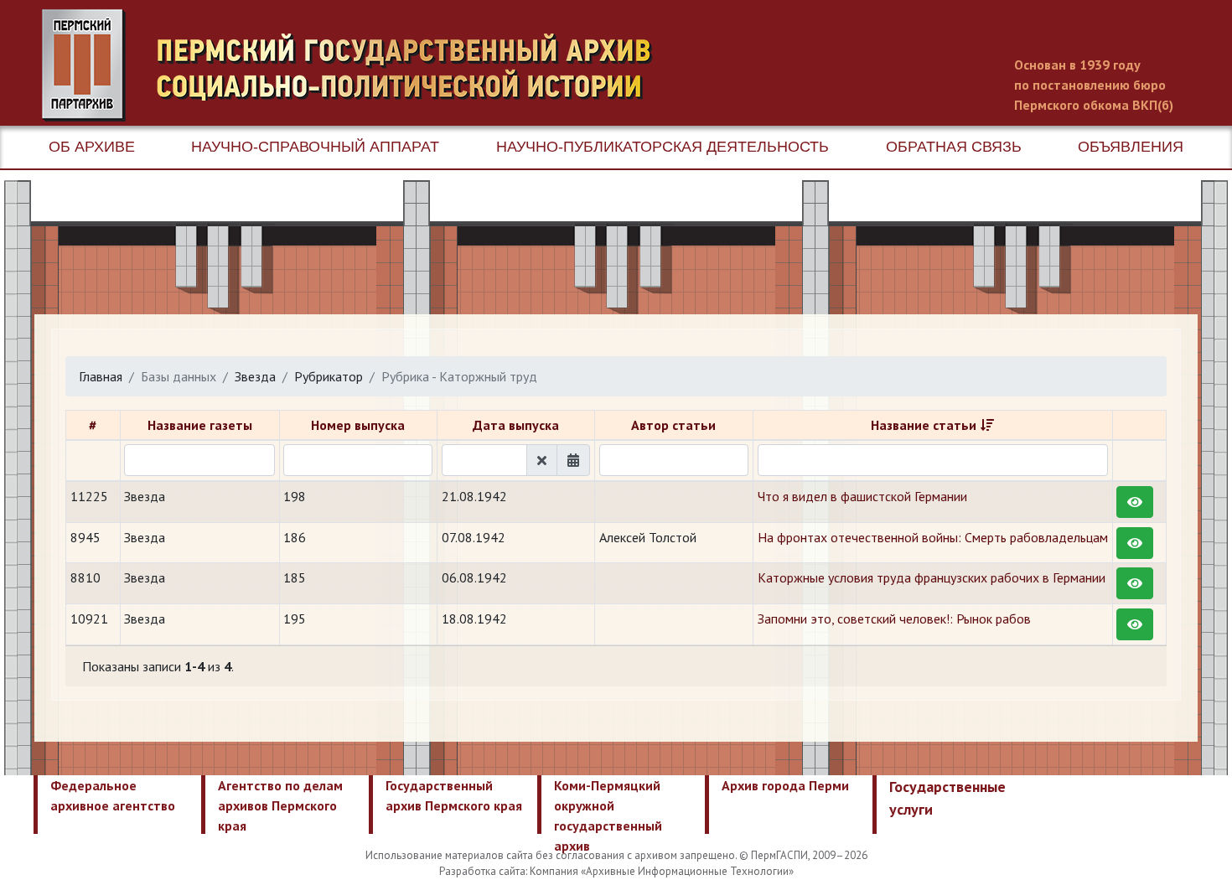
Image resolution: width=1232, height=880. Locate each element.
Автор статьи (673, 425)
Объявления (1130, 146)
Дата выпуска (516, 425)
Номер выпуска (358, 425)
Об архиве (92, 146)
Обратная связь (954, 146)
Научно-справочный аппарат (315, 146)
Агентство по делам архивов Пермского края (280, 805)
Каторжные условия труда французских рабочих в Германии (931, 577)
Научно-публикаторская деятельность (662, 146)
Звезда (255, 376)
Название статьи (923, 425)
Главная (100, 376)
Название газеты (200, 425)
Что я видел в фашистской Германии (862, 496)
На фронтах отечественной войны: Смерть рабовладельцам (933, 537)
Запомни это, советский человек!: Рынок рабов (894, 618)
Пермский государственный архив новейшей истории (356, 65)
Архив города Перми (785, 785)
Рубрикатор (328, 376)
